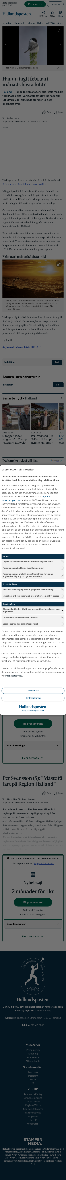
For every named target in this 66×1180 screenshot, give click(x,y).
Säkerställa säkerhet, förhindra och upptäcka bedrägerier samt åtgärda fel (31, 610)
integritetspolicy (13, 675)
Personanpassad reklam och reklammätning (23, 568)
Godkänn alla (33, 690)
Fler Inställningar (33, 698)
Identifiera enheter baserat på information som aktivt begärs (31, 596)
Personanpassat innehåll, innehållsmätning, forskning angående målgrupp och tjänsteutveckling (28, 575)
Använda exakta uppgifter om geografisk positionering (28, 589)
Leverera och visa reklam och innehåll (20, 617)
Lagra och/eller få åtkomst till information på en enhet (28, 561)
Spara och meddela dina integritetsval (20, 624)
